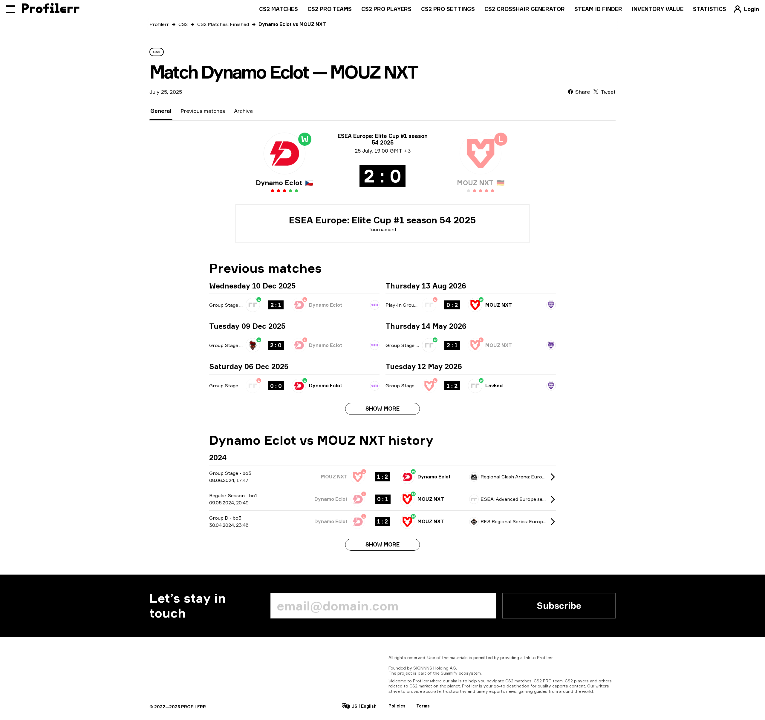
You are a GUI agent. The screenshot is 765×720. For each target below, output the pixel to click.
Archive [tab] (243, 111)
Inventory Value (657, 9)
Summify (449, 673)
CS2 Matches (278, 9)
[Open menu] (10, 9)
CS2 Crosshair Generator (524, 9)
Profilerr (159, 24)
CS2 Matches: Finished (223, 24)
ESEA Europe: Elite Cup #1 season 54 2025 (382, 220)
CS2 (183, 24)
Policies (397, 705)
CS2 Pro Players (386, 9)
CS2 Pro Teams (329, 9)
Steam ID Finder (598, 9)
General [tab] (161, 111)
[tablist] (201, 111)
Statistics (709, 9)
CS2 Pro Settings (448, 9)
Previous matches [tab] (202, 111)
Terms (423, 705)
